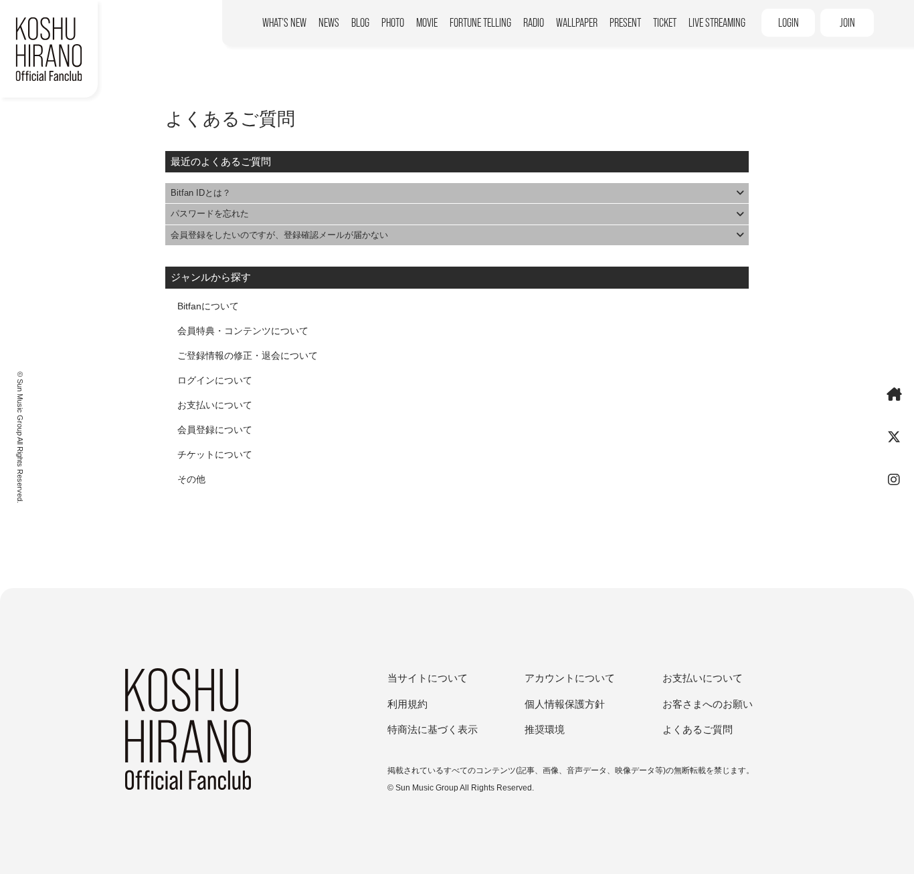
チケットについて (214, 454)
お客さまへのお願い (707, 704)
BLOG (360, 22)
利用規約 (407, 704)
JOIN (847, 22)
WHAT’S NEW (284, 22)
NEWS (328, 22)
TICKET (664, 22)
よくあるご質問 (697, 729)
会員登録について (214, 429)
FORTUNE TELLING (480, 22)
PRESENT (625, 22)
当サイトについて (427, 678)
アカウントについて (570, 678)
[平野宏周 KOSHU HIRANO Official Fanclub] (49, 49)
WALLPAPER (577, 22)
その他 (191, 479)
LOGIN (788, 22)
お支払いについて (214, 405)
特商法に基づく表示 (432, 729)
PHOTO (392, 22)
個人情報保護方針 (565, 704)
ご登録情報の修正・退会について (247, 355)
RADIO (533, 22)
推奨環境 (545, 729)
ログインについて (214, 380)
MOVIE (427, 22)
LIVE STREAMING (717, 22)
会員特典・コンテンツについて (242, 330)
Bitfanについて (208, 306)
